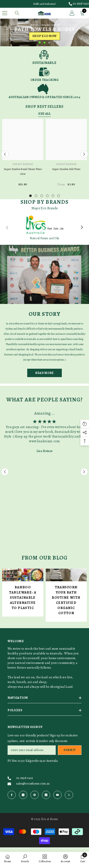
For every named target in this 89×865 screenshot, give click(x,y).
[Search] (17, 13)
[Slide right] (81, 227)
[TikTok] (46, 795)
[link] (44, 57)
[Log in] (72, 13)
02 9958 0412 (81, 4)
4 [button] (47, 195)
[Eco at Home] (44, 274)
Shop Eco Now (44, 36)
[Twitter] (69, 795)
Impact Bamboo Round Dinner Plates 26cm (23, 171)
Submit (70, 750)
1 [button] (40, 42)
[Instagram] (23, 795)
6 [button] (58, 195)
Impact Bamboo (23, 164)
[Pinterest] (34, 795)
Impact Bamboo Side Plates (66, 169)
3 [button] (49, 42)
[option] (44, 32)
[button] (5, 154)
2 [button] (44, 42)
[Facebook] (12, 795)
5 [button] (53, 195)
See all (44, 113)
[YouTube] (57, 795)
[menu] (4, 13)
